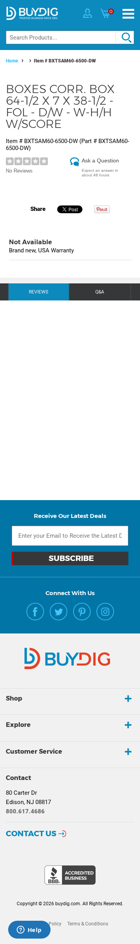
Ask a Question (100, 160)
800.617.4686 (25, 811)
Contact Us (31, 833)
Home (12, 61)
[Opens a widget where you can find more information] (29, 930)
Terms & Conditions (87, 924)
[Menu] (128, 14)
